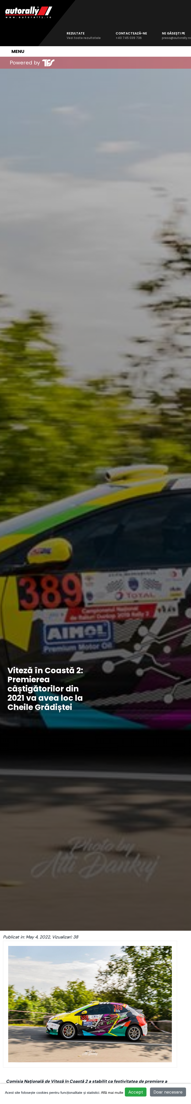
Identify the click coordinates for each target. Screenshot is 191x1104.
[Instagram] (82, 62)
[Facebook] (72, 62)
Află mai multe (112, 1093)
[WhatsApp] (92, 62)
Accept (135, 1092)
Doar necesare (168, 1092)
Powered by (25, 62)
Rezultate (84, 35)
